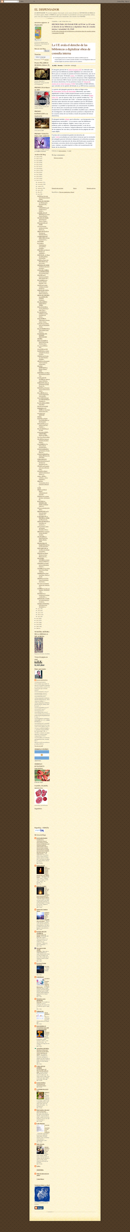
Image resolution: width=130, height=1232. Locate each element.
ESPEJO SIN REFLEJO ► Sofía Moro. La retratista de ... (43, 523)
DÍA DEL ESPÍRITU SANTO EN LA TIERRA (42, 303)
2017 (37, 174)
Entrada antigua (91, 188)
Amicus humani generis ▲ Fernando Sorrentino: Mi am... (42, 528)
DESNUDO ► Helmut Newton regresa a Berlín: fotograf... (42, 554)
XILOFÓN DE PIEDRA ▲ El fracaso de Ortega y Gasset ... (43, 219)
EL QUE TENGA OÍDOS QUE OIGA (43, 403)
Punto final (39, 1002)
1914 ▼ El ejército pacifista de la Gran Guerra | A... (42, 227)
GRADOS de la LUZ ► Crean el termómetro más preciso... (43, 580)
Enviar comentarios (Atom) (66, 192)
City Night (46, 966)
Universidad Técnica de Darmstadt (64, 91)
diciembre (40, 182)
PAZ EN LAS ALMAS (42, 406)
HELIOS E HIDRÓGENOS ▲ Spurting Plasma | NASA (42, 368)
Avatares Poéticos (41, 1083)
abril (39, 610)
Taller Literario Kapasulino (40, 1145)
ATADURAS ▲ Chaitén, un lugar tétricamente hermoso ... (43, 565)
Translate (46, 59)
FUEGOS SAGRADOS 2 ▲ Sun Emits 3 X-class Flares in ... (43, 450)
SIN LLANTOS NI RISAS (46, 1032)
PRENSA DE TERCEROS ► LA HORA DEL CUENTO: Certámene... (43, 297)
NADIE (39, 488)
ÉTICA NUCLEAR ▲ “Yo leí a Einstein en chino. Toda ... (42, 308)
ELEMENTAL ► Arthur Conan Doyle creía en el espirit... (43, 352)
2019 (37, 170)
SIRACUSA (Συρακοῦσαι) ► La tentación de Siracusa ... (43, 483)
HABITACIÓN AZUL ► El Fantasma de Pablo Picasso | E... (43, 384)
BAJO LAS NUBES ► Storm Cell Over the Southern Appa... (42, 342)
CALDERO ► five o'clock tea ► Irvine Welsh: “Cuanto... (43, 570)
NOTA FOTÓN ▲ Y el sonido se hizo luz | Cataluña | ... (42, 425)
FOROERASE (40, 977)
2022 (37, 164)
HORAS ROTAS (41, 865)
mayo (39, 608)
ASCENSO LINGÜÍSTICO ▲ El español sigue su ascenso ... (43, 208)
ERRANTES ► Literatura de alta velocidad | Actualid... (43, 533)
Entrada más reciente (57, 188)
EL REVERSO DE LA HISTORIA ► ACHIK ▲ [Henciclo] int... (43, 518)
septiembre (40, 188)
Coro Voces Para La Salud (43, 437)
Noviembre (39, 951)
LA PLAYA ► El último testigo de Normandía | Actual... (43, 325)
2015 (37, 178)
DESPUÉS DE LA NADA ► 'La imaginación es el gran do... (43, 600)
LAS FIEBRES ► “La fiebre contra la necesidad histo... (42, 445)
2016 (37, 176)
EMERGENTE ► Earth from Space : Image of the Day (43, 575)
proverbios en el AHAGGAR (41, 414)
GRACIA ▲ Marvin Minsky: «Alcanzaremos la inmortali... (42, 492)
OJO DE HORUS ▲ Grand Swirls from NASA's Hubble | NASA (42, 539)
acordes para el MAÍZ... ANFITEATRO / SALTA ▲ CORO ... (43, 433)
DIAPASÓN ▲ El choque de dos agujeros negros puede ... (43, 389)
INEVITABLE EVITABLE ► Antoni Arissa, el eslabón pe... (43, 559)
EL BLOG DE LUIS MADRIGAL (41, 932)
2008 (37, 628)
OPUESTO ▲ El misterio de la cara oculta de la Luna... (43, 467)
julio (39, 192)
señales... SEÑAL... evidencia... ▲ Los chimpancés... (42, 477)
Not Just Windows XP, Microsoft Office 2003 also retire (42, 1071)
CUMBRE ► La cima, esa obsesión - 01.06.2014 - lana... (43, 590)
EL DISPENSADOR (47, 9)
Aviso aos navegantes (41, 1111)
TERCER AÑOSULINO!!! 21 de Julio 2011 (46, 1149)
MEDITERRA (40, 1170)
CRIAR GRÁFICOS (46, 1014)
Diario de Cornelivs (41, 886)
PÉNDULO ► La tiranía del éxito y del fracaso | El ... (43, 498)
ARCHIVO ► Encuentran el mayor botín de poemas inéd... (43, 362)
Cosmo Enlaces (40, 1179)
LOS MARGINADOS (42, 838)
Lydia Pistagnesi (41, 1123)
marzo (39, 612)
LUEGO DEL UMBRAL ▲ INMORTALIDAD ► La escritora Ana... (43, 271)
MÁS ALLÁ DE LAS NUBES (42, 223)
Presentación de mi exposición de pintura (41, 1084)
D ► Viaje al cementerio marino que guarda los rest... (43, 585)
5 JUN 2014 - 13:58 (70, 65)
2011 (37, 622)
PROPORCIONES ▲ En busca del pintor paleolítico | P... (43, 513)
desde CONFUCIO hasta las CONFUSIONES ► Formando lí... (43, 399)
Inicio (75, 188)
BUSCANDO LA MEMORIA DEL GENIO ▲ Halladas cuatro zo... (42, 503)
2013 (37, 618)
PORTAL (39, 416)
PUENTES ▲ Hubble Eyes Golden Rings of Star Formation (43, 420)
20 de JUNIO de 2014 (42, 349)
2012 (37, 620)
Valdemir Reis (40, 1011)
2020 (37, 168)
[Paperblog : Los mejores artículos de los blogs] (40, 831)
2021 (37, 166)
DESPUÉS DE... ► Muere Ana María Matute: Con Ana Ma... (43, 256)
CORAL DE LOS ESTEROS (41, 1067)
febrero (39, 614)
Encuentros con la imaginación (41, 999)
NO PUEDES (40, 241)
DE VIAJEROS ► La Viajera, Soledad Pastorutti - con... (42, 281)
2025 (37, 158)
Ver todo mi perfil (39, 746)
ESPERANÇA (46, 1093)
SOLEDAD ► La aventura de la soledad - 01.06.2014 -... (43, 595)
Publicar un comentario (58, 158)
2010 (37, 624)
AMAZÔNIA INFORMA (43, 1048)
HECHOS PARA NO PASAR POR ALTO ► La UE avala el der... (43, 544)
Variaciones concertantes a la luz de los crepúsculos (47, 1128)
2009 (37, 626)
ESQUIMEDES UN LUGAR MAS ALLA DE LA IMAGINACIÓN (43, 1027)
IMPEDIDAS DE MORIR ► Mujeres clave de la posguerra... (43, 266)
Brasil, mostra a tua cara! (43, 1110)
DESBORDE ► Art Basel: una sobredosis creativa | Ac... (43, 374)
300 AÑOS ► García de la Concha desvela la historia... (43, 440)
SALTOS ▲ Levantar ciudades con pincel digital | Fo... (42, 286)
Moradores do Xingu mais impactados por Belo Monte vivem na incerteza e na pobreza (43, 1052)
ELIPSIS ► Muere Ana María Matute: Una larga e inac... (42, 261)
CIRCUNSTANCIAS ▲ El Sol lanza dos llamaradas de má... (43, 462)
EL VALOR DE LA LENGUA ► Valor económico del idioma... (42, 314)
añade (67, 119)
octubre (39, 186)
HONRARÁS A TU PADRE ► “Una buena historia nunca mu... (43, 409)
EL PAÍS (54, 65)
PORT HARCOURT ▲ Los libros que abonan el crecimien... (43, 549)
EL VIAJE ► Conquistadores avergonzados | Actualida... (41, 245)
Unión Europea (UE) (74, 69)
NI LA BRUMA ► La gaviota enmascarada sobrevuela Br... (43, 394)
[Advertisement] (67, 173)
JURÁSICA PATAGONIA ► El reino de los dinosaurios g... (43, 605)
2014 (37, 180)
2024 (37, 160)
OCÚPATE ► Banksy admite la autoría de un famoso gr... (43, 472)
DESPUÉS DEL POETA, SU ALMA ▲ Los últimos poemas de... (43, 291)
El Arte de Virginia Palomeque (41, 964)
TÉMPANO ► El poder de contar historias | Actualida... (43, 357)
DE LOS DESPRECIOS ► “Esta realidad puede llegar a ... (43, 330)
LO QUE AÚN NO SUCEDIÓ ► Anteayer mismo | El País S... (43, 379)
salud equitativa (42, 680)
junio (39, 194)
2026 (37, 156)
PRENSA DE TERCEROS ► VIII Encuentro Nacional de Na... (43, 202)
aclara (72, 76)
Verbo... (39, 1166)
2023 (37, 162)
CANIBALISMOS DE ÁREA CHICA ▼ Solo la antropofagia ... (43, 238)
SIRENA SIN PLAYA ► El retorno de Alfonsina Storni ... (43, 233)
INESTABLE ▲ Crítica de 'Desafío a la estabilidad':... (43, 251)
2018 (37, 172)
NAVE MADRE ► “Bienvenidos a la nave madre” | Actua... (43, 320)
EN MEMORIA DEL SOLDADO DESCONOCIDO (42, 335)
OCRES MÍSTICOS (42, 459)
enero (39, 616)
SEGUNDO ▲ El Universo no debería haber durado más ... (43, 276)
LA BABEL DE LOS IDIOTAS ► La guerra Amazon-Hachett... (43, 214)
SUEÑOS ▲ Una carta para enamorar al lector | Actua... (43, 197)
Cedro (58, 137)
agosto (39, 190)
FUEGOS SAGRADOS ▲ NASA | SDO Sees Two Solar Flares (43, 455)
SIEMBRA (39, 338)
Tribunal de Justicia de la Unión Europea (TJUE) (71, 83)
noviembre (40, 184)
